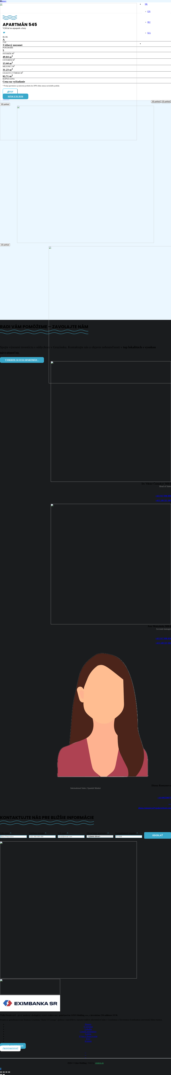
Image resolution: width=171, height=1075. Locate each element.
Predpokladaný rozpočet (125, 833)
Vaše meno (4, 833)
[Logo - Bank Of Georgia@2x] (30, 994)
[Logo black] (68, 139)
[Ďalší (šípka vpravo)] (4, 1074)
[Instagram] (85, 1054)
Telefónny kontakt (36, 833)
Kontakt (88, 1041)
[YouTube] (85, 1057)
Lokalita (88, 1029)
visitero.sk (99, 1063)
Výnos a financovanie (88, 1036)
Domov (88, 1024)
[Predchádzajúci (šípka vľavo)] (1, 1074)
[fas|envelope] (85, 803)
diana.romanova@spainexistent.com (154, 808)
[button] (0, 1069)
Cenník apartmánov (88, 1031)
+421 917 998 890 (163, 496)
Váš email (62, 833)
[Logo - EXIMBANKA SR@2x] (30, 1011)
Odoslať (157, 835)
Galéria (88, 1034)
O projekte (88, 1027)
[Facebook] (85, 1052)
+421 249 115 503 (163, 500)
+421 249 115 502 (163, 643)
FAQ (88, 1039)
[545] (85, 242)
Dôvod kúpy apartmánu (97, 833)
